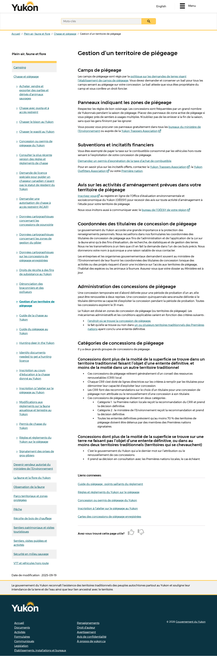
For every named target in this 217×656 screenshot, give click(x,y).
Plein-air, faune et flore (37, 33)
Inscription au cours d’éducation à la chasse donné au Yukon (34, 374)
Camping (20, 67)
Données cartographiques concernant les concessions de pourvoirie (36, 220)
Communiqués (24, 641)
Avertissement (86, 632)
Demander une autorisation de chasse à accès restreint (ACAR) (35, 203)
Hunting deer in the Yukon (36, 343)
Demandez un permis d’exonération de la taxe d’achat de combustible (124, 161)
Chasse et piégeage (65, 33)
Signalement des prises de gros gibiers (36, 453)
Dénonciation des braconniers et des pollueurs (31, 288)
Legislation (21, 646)
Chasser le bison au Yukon (36, 122)
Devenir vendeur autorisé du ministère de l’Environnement (33, 466)
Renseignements (88, 623)
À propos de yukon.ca (91, 641)
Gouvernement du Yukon (190, 621)
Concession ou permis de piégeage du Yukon (35, 143)
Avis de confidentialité (91, 636)
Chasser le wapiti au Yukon (36, 131)
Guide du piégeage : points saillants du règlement (110, 484)
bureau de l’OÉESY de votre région (164, 210)
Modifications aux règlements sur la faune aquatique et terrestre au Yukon (35, 408)
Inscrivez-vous (87, 196)
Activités (19, 632)
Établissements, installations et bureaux (40, 650)
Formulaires (22, 636)
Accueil (16, 33)
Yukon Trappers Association (139, 131)
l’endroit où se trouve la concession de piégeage (119, 321)
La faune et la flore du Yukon (32, 477)
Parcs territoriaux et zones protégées (30, 498)
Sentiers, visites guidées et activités (30, 543)
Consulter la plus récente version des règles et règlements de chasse (35, 159)
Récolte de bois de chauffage (33, 518)
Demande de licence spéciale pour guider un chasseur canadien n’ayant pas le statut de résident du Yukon (37, 181)
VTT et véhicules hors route (31, 563)
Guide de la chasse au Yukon (33, 317)
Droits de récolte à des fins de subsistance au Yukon (36, 272)
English (161, 6)
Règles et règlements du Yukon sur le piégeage (35, 439)
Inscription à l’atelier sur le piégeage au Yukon (36, 390)
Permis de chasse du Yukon (32, 426)
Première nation (132, 171)
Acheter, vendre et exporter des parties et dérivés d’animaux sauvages (33, 92)
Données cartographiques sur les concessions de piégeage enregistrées (36, 256)
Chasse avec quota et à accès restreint (34, 110)
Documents (22, 627)
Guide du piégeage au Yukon (33, 331)
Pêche (18, 509)
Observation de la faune (29, 487)
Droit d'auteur (86, 627)
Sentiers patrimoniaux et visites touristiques (34, 529)
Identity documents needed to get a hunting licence (35, 356)
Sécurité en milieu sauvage (31, 554)
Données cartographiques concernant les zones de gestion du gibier (36, 238)
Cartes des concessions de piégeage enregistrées (109, 516)
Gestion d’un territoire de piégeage (37, 303)
